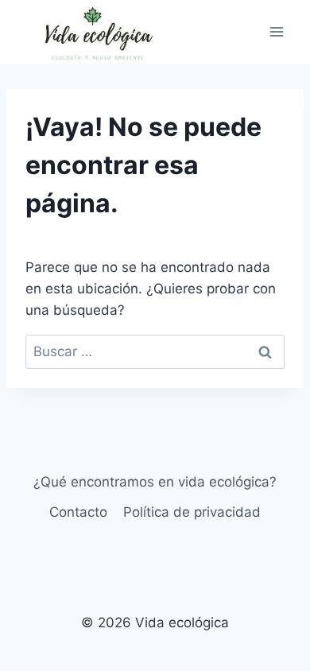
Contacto (78, 512)
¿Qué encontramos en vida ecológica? (155, 482)
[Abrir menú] (276, 31)
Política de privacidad (192, 512)
